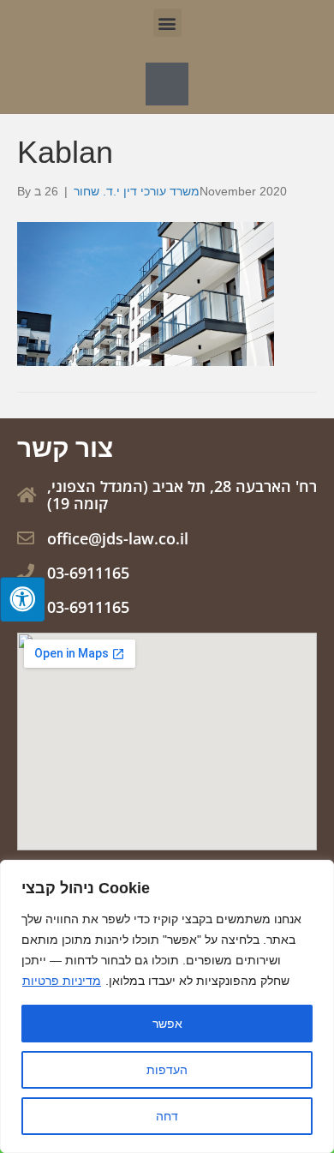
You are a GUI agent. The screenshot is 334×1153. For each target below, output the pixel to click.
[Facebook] (167, 84)
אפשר (167, 1023)
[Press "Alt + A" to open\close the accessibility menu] (22, 599)
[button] (167, 23)
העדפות (167, 1070)
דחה (167, 1116)
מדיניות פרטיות (61, 981)
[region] (167, 1006)
